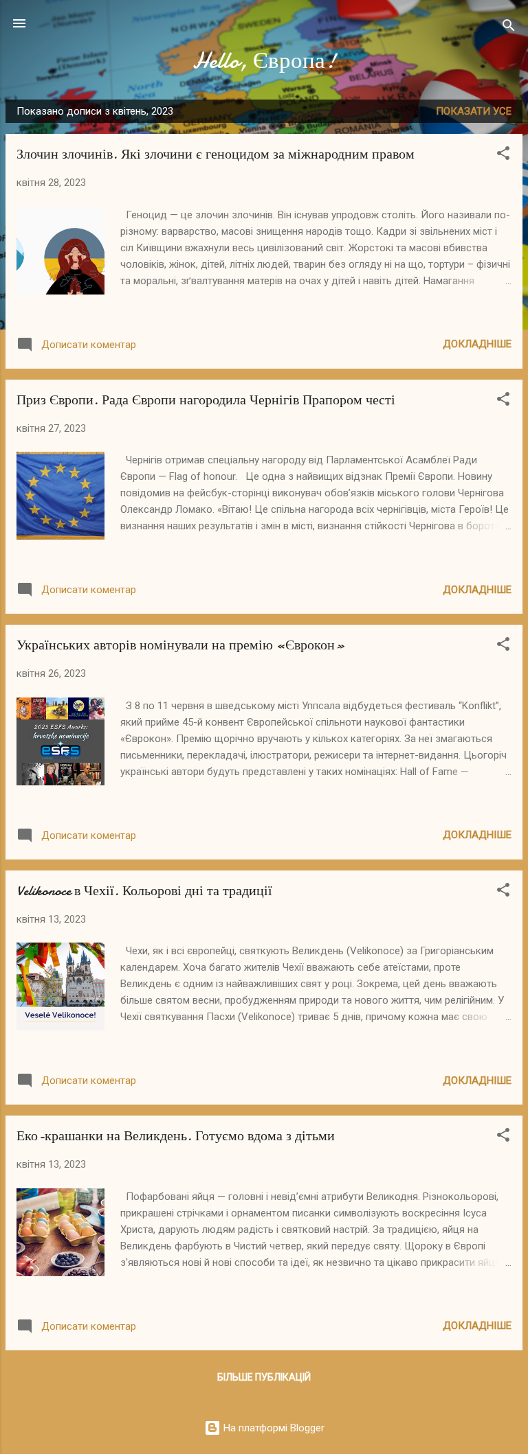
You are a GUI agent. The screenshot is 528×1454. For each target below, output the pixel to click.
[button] (503, 155)
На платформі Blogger (272, 1428)
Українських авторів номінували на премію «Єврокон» (180, 645)
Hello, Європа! (264, 60)
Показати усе (474, 111)
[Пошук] (508, 28)
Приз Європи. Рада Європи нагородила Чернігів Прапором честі (205, 400)
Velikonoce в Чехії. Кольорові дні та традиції (144, 890)
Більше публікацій (264, 1377)
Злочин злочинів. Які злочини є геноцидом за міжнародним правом (215, 154)
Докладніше (477, 344)
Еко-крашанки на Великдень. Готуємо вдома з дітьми (175, 1136)
